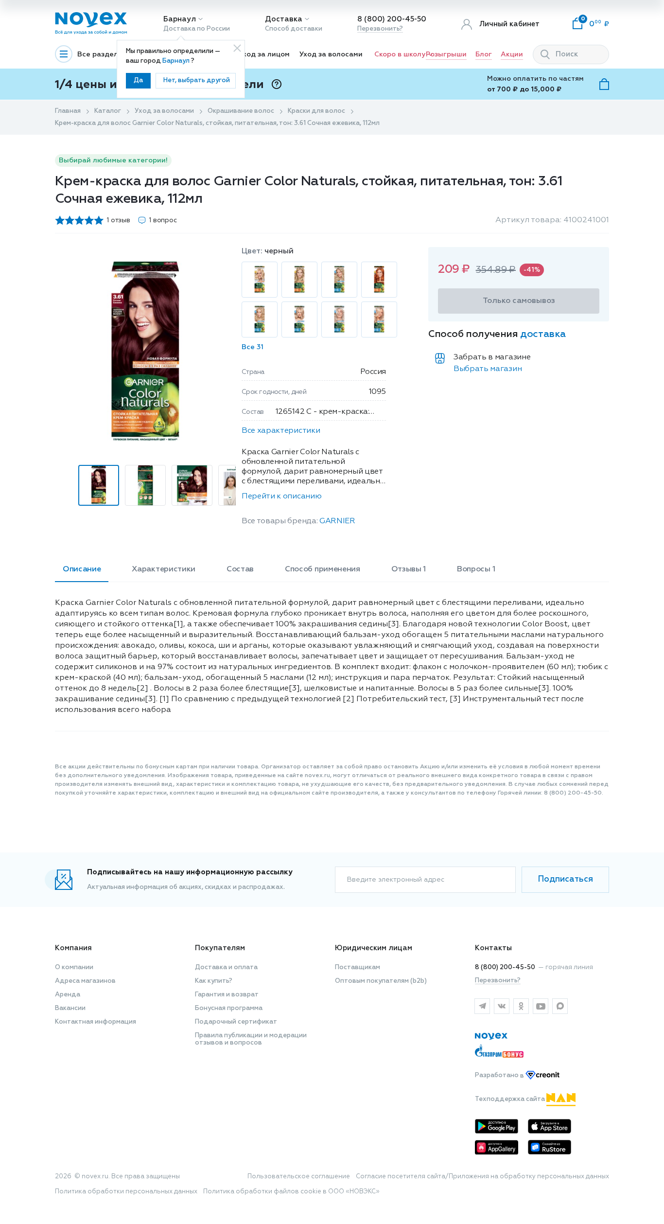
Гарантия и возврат (227, 995)
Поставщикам (357, 967)
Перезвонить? (380, 29)
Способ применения (322, 569)
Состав (240, 569)
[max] (560, 1006)
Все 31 (252, 347)
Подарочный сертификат (236, 1022)
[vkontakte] (501, 1006)
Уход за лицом (264, 54)
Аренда (67, 995)
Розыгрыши (446, 54)
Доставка (283, 19)
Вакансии (70, 1008)
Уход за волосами (331, 54)
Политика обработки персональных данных (126, 1192)
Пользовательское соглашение (298, 1176)
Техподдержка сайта (510, 1099)
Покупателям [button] (220, 948)
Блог (483, 54)
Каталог (107, 111)
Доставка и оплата (226, 967)
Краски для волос (316, 111)
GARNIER (337, 521)
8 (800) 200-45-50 (391, 19)
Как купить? (213, 981)
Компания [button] (73, 948)
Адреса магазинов (85, 981)
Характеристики (163, 569)
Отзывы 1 (408, 569)
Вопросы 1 (476, 569)
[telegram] (482, 1006)
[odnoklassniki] (521, 1006)
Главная (68, 111)
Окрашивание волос (241, 111)
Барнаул (179, 19)
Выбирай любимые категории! (113, 160)
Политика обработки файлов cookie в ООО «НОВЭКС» (291, 1192)
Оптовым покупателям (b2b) (381, 981)
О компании (74, 967)
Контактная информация (95, 1022)
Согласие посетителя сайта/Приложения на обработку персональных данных (482, 1176)
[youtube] (540, 1006)
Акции (512, 54)
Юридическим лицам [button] (373, 948)
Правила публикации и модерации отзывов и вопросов (251, 1039)
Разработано (500, 1076)
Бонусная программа (228, 1008)
